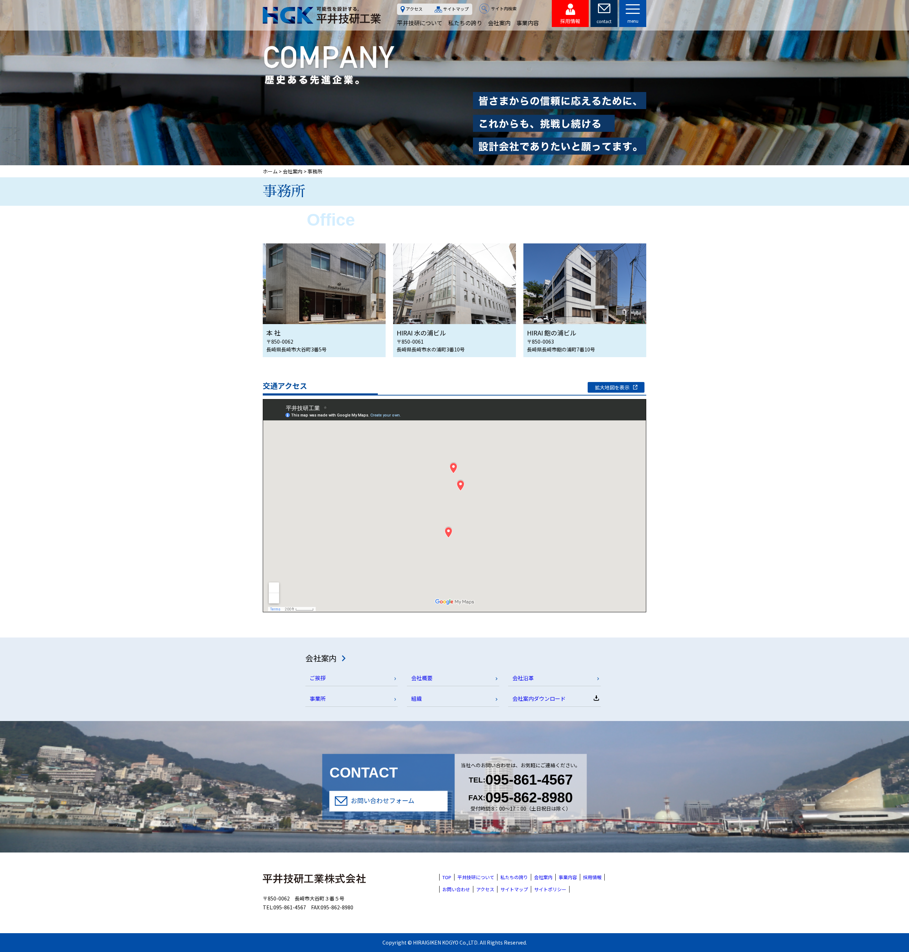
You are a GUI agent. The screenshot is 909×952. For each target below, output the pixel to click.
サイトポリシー (550, 889)
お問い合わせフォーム (382, 800)
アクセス (414, 9)
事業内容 (527, 22)
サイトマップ (456, 9)
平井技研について (419, 22)
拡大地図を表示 (612, 387)
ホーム (270, 171)
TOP (446, 877)
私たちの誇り (465, 22)
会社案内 (499, 22)
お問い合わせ (456, 889)
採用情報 (592, 877)
